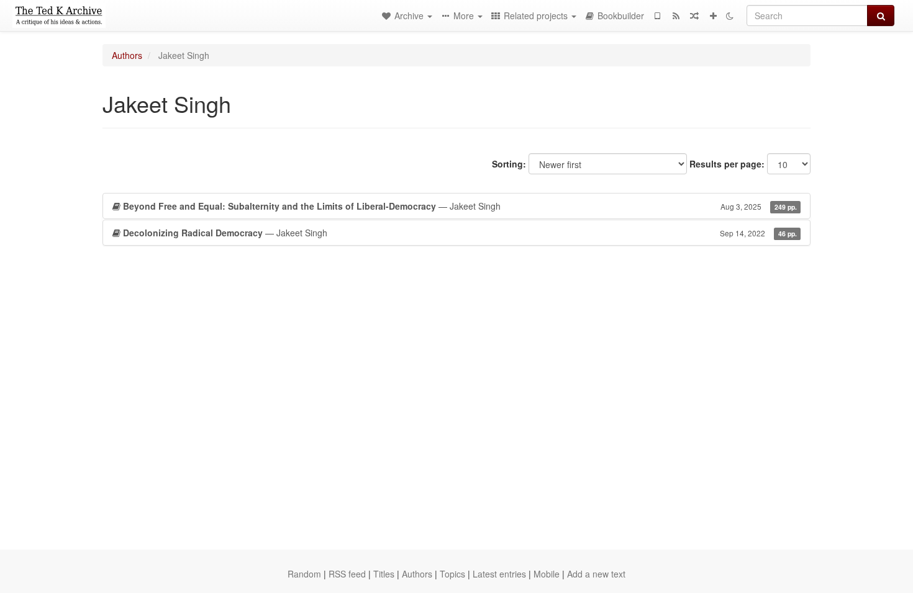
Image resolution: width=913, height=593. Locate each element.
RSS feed (347, 574)
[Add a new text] (713, 15)
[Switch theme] (729, 15)
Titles (383, 574)
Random (304, 574)
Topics (452, 574)
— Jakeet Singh (460, 206)
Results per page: (727, 164)
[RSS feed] (675, 15)
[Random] (694, 15)
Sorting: (509, 164)
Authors (127, 55)
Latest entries (499, 574)
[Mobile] (657, 15)
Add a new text (596, 574)
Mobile (547, 574)
